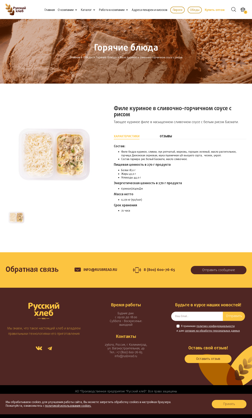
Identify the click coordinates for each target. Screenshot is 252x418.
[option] (54, 154)
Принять (229, 404)
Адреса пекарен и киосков (149, 10)
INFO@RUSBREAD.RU (100, 270)
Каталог (86, 10)
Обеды (194, 10)
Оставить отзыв (208, 359)
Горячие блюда (106, 57)
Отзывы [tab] (166, 136)
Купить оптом (215, 10)
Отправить (234, 316)
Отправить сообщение (218, 270)
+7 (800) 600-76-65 (129, 352)
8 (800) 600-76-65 (159, 270)
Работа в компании (112, 10)
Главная (49, 10)
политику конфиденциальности (215, 326)
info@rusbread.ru (126, 356)
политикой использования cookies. (68, 406)
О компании (66, 10)
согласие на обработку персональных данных (212, 331)
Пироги (177, 10)
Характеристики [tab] (126, 136)
